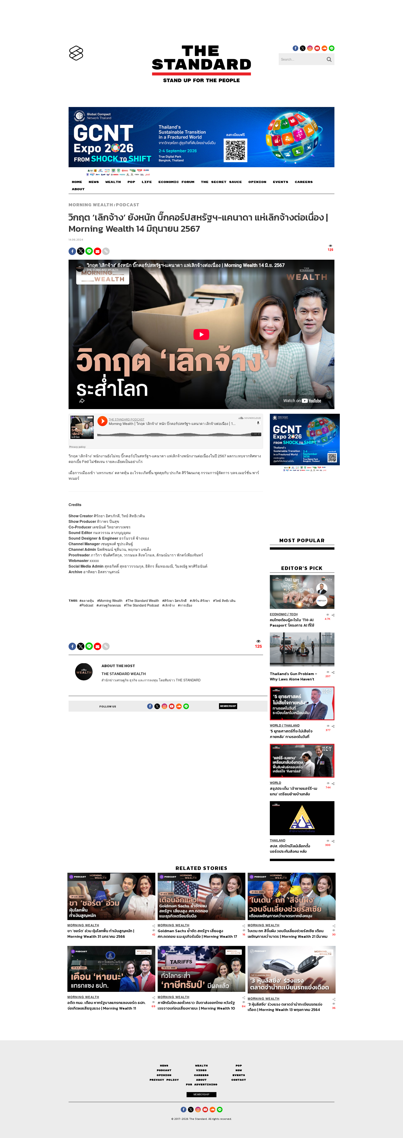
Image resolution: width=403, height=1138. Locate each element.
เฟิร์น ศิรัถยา (201, 600)
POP (131, 182)
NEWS (94, 182)
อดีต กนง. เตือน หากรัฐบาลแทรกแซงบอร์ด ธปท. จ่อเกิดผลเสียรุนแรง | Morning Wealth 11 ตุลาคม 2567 (106, 1005)
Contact (238, 1080)
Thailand (292, 725)
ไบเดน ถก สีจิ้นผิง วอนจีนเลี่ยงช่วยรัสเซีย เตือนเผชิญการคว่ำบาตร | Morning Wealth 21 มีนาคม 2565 (287, 933)
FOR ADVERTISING (201, 1084)
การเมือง (186, 605)
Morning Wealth (110, 600)
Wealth (201, 1065)
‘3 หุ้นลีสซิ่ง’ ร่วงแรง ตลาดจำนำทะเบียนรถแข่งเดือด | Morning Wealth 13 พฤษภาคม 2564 (285, 1007)
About (201, 1080)
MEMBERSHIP (228, 706)
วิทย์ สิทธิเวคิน (225, 600)
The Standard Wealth (143, 600)
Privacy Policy (164, 1080)
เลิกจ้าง (169, 605)
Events (239, 1075)
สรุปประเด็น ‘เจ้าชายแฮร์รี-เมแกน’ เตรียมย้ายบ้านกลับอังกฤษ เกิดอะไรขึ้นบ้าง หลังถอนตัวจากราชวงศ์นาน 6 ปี (293, 791)
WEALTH (113, 182)
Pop (239, 1065)
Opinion (164, 1075)
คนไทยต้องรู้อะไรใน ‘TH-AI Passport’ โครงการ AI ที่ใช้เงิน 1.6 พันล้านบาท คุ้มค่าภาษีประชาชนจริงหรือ (293, 622)
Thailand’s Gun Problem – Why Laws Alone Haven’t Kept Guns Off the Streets (293, 676)
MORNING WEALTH (91, 204)
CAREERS (304, 182)
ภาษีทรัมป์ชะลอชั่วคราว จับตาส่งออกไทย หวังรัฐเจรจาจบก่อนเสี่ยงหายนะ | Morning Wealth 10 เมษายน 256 (196, 1005)
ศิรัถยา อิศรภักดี (175, 600)
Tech (293, 614)
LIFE (147, 182)
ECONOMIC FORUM (176, 182)
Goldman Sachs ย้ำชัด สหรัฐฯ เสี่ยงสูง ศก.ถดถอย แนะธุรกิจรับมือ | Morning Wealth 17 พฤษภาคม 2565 (197, 933)
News (164, 1065)
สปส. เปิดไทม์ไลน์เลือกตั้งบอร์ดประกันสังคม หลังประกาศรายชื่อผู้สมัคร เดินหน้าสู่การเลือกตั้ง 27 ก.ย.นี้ (291, 848)
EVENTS (280, 182)
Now (239, 1070)
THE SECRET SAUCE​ (221, 182)
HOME (77, 182)
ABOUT (78, 189)
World (275, 725)
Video (201, 1070)
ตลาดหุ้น (87, 600)
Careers (201, 1075)
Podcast (127, 204)
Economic (278, 614)
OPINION (257, 182)
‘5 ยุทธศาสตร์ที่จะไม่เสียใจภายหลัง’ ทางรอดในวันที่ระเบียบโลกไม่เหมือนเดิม (291, 733)
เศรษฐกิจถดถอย (109, 605)
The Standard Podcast (142, 605)
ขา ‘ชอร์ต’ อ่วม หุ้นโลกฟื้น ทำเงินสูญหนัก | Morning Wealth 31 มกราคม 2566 (100, 933)
